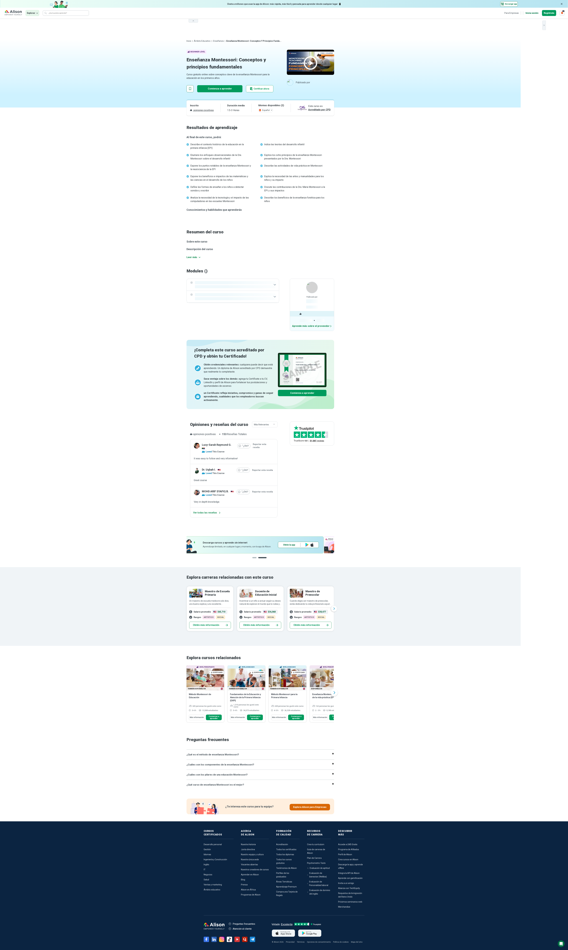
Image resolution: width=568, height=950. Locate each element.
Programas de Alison (250, 895)
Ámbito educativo (202, 41)
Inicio (189, 41)
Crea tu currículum (315, 844)
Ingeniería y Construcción (215, 859)
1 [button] (256, 560)
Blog (243, 879)
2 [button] (265, 560)
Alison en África (248, 889)
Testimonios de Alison (286, 868)
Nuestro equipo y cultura (252, 854)
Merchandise (344, 907)
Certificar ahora (261, 89)
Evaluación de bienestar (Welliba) (318, 875)
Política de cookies (341, 942)
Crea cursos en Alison (348, 859)
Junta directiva (248, 849)
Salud (206, 879)
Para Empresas (511, 13)
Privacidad (290, 942)
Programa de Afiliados (348, 849)
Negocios (208, 874)
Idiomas (207, 854)
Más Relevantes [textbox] (261, 424)
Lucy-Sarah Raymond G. (216, 444)
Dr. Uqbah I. (209, 469)
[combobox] (265, 425)
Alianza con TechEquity (349, 888)
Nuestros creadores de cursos (255, 869)
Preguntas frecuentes (244, 923)
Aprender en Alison (250, 874)
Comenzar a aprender (214, 717)
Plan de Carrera (314, 858)
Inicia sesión (532, 13)
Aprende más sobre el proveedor (311, 326)
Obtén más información (206, 625)
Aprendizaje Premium (286, 887)
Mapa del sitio (356, 942)
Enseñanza (218, 41)
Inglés (206, 864)
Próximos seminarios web (350, 902)
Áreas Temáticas (284, 881)
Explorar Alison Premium (308, 545)
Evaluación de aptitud (320, 868)
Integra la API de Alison (349, 873)
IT (204, 869)
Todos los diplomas (285, 854)
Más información (197, 717)
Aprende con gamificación (350, 878)
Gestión (207, 849)
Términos (301, 942)
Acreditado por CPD (319, 109)
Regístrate (549, 13)
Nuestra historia (248, 844)
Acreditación (282, 844)
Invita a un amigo (346, 883)
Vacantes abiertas (249, 864)
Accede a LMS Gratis (347, 844)
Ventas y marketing (213, 884)
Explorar (31, 13)
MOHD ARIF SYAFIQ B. (215, 491)
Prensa (244, 884)
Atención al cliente (242, 928)
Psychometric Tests (316, 863)
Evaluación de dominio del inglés (319, 892)
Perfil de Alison (345, 854)
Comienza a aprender (220, 88)
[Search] (45, 13)
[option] (260, 545)
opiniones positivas (203, 110)
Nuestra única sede (250, 859)
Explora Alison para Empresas (309, 807)
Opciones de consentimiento (319, 942)
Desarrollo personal (213, 844)
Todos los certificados (286, 849)
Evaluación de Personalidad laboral (318, 883)
